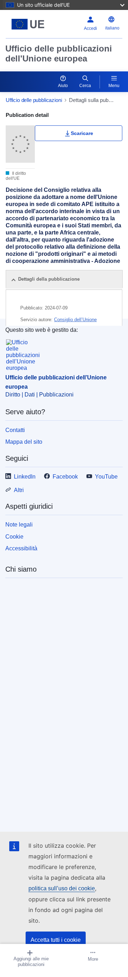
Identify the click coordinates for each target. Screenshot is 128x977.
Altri (19, 490)
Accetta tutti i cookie (56, 940)
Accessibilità (21, 548)
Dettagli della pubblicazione (49, 279)
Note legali (19, 525)
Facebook (65, 477)
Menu (113, 85)
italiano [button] (112, 28)
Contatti (15, 430)
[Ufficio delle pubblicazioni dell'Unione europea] (27, 24)
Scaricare (82, 133)
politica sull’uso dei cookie (61, 888)
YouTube (106, 477)
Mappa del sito (23, 442)
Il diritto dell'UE (16, 176)
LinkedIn (25, 477)
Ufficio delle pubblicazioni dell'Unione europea (58, 53)
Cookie (14, 537)
